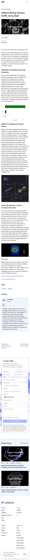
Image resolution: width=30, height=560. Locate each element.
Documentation (21, 548)
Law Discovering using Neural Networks (12, 276)
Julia (2, 517)
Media (3, 530)
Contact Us (4, 533)
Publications (20, 545)
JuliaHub (3, 512)
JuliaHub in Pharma (6, 515)
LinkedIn (19, 510)
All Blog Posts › (25, 443)
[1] (21, 148)
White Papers (20, 543)
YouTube (19, 512)
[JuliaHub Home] (3, 2)
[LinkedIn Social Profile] (3, 305)
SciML (2, 520)
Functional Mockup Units (8, 279)
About (3, 528)
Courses (19, 535)
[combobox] (15, 397)
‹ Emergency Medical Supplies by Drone (6, 345)
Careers (3, 535)
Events (18, 530)
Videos (18, 533)
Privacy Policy (20, 431)
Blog (18, 528)
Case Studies (20, 538)
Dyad (2, 510)
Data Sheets (20, 540)
